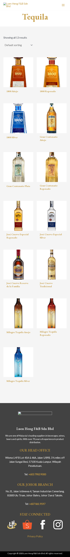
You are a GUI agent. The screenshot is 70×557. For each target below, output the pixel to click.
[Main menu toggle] (63, 5)
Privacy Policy (35, 536)
